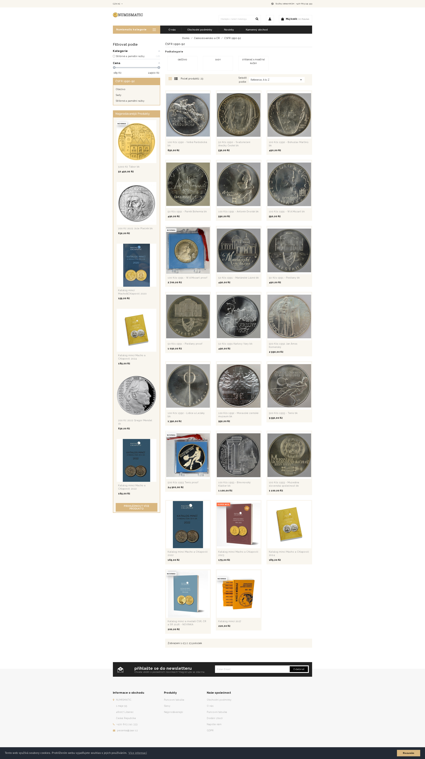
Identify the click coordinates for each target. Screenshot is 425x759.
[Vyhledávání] (257, 19)
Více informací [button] (137, 753)
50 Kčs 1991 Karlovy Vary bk (235, 343)
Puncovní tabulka (174, 699)
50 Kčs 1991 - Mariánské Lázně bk (238, 277)
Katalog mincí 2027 (229, 621)
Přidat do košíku (144, 160)
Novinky (229, 29)
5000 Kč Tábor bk (129, 166)
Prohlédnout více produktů (136, 507)
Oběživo (121, 89)
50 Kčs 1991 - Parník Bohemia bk (187, 211)
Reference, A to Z (277, 80)
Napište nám (214, 724)
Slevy (167, 706)
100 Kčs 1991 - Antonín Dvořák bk (238, 211)
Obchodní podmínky (199, 29)
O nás (172, 29)
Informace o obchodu (128, 692)
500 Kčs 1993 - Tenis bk (283, 413)
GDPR (210, 730)
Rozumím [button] (408, 753)
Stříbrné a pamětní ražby (130, 101)
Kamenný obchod (257, 29)
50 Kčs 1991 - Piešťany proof (185, 343)
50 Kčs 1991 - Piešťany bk (284, 277)
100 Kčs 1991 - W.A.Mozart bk (287, 211)
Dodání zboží (215, 718)
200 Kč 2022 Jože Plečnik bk (135, 228)
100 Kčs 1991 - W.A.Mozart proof (187, 277)
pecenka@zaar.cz (127, 730)
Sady (119, 95)
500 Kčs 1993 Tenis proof (183, 482)
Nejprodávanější (173, 712)
